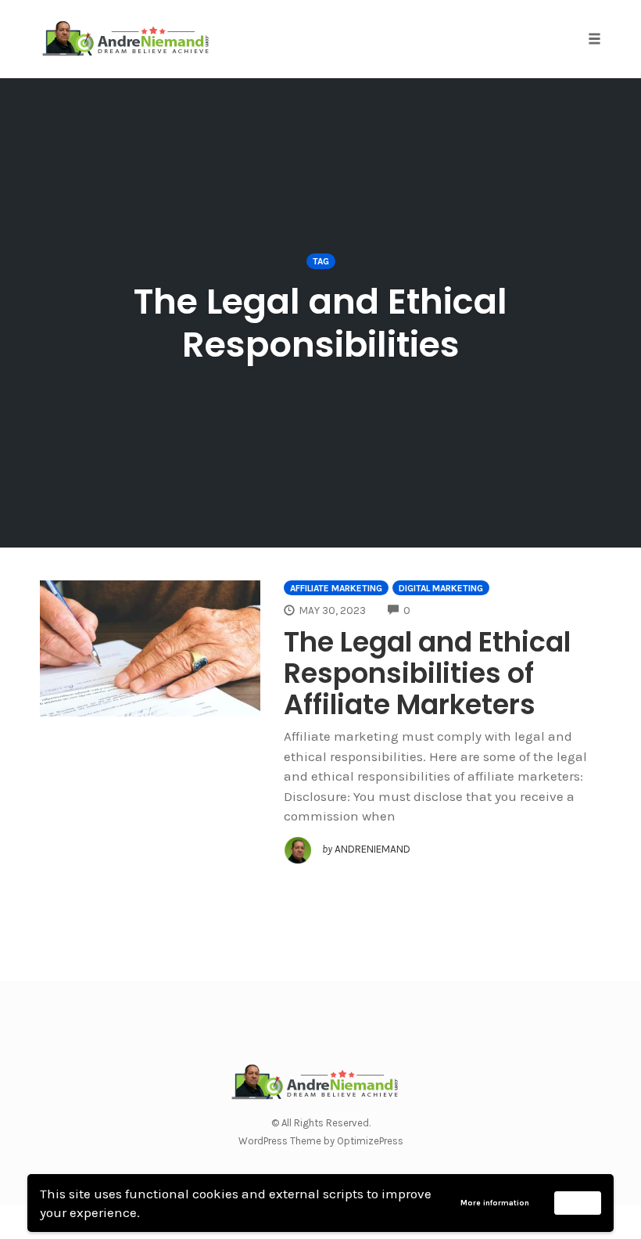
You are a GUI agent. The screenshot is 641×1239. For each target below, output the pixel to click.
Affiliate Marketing (336, 588)
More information (494, 1203)
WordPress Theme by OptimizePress (320, 1141)
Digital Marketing (441, 588)
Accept (578, 1202)
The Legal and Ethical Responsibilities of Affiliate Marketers (427, 673)
